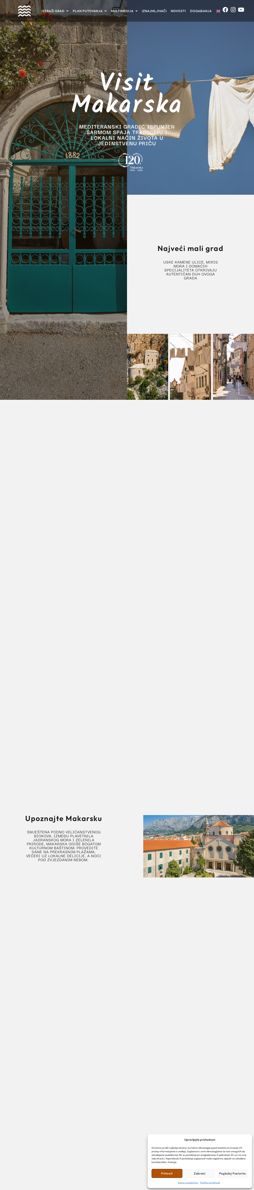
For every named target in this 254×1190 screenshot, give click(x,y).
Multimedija (122, 11)
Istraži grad (53, 11)
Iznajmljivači (154, 11)
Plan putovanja (88, 11)
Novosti (178, 11)
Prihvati (167, 1173)
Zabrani (199, 1173)
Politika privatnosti (210, 1182)
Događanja (201, 11)
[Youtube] (242, 11)
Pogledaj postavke (232, 1173)
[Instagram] (234, 11)
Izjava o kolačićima (188, 1182)
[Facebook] (226, 11)
